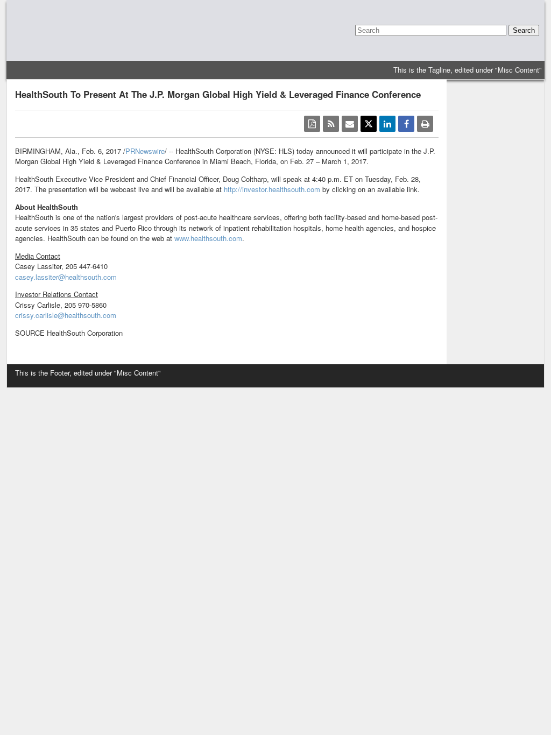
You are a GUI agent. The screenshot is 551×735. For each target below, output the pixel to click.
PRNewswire (145, 151)
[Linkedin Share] (387, 124)
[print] (425, 124)
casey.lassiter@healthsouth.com (66, 277)
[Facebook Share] (406, 124)
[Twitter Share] (369, 124)
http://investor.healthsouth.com (272, 189)
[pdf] (312, 124)
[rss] (331, 124)
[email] (350, 124)
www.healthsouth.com (208, 238)
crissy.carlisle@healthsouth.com (65, 315)
